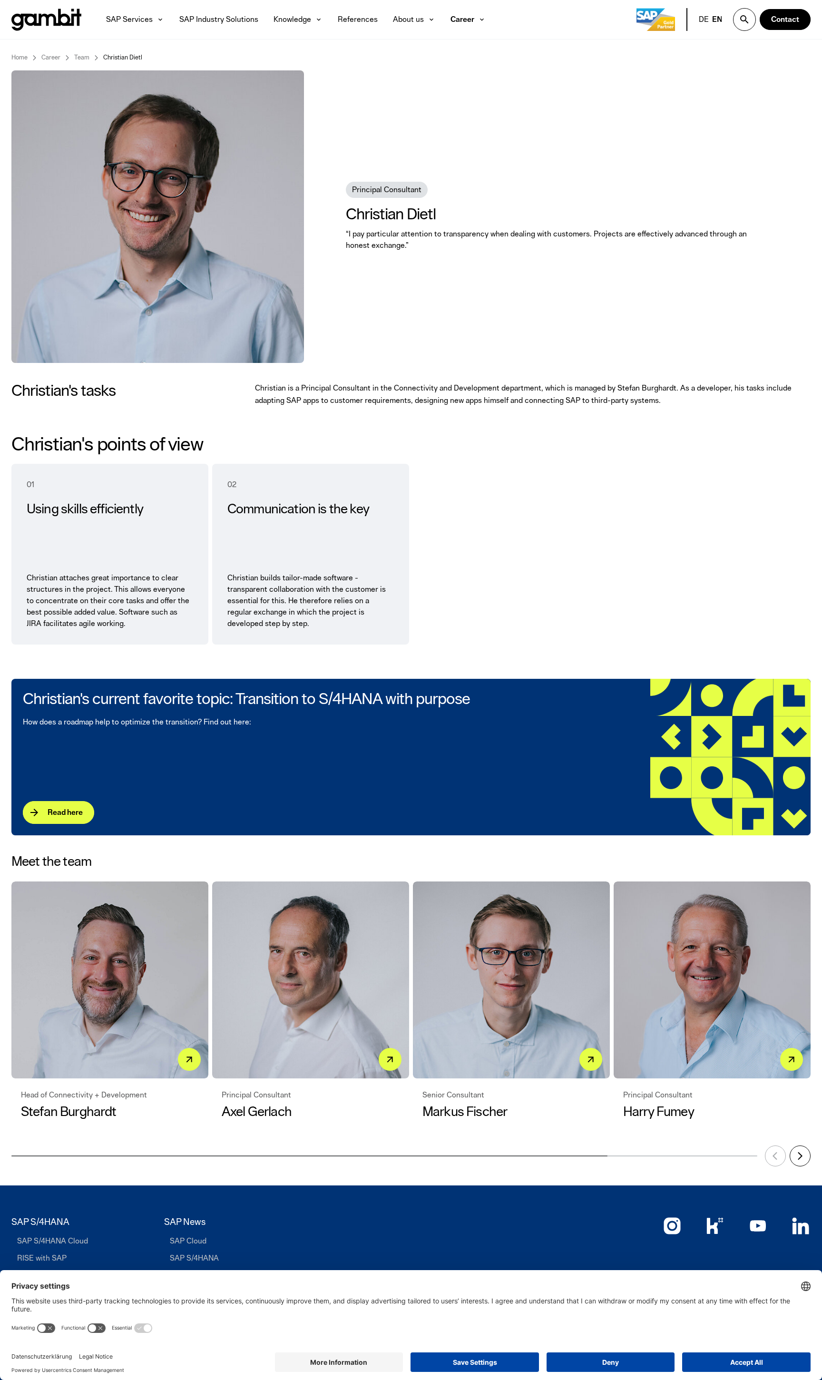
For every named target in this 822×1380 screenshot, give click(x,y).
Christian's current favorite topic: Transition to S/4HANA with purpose (246, 699)
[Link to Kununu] (715, 1226)
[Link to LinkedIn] (801, 1226)
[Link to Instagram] (672, 1226)
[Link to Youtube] (758, 1226)
